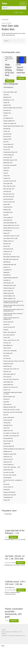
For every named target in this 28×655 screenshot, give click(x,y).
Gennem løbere (7, 147)
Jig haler (5, 167)
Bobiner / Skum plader (8, 332)
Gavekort (5, 324)
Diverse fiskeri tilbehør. (8, 92)
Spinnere (5, 204)
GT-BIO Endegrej (7, 154)
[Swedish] (15, 19)
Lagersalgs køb (7, 425)
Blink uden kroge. (7, 188)
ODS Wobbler (6, 230)
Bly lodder (5, 128)
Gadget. (5, 102)
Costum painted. (7, 217)
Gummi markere (7, 321)
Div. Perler (5, 358)
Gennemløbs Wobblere (8, 222)
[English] (11, 19)
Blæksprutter (6, 162)
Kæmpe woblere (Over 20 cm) (10, 225)
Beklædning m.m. (7, 100)
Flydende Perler (7, 363)
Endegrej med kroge (8, 492)
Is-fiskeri (5, 175)
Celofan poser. (6, 456)
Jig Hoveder (6, 134)
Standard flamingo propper (9, 277)
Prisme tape (6, 376)
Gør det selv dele (7, 327)
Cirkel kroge (6, 404)
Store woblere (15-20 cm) (9, 238)
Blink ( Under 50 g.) (7, 186)
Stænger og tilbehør (8, 120)
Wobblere (5, 209)
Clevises (5, 337)
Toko (4, 3)
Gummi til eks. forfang (8, 350)
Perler (4, 355)
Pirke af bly (6, 136)
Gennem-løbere (7, 144)
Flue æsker (6, 110)
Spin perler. (6, 371)
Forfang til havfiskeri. (8, 285)
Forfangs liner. (6, 251)
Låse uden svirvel (7, 472)
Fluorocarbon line (7, 248)
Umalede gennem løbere (9, 152)
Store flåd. (5, 280)
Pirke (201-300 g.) (7, 196)
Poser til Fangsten (7, 464)
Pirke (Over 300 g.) (7, 201)
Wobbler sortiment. (7, 241)
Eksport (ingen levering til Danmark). (12, 126)
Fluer (4, 414)
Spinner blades (6, 382)
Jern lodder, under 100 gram (10, 435)
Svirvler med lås (7, 487)
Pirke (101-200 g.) (7, 194)
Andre (4, 141)
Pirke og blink (6, 183)
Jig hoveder (6, 191)
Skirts (4, 173)
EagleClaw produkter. (8, 407)
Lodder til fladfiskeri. (8, 295)
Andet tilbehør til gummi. (9, 160)
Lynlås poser (6, 462)
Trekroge (5, 422)
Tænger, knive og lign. (8, 123)
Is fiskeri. (5, 131)
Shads (4, 170)
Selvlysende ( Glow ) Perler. (10, 368)
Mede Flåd (5, 275)
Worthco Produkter (7, 396)
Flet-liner (5, 246)
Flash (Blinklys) (7, 345)
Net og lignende (7, 118)
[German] (13, 19)
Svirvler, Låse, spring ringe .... (10, 467)
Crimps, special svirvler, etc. (10, 340)
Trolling (5, 489)
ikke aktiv (5, 399)
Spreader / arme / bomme (9, 387)
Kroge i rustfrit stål (7, 417)
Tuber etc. (5, 389)
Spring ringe (6, 477)
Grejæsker (5, 105)
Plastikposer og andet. (8, 454)
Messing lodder (7, 438)
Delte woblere (6, 220)
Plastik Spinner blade (8, 374)
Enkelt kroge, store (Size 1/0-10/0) (11, 412)
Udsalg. (5, 500)
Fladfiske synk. (7, 430)
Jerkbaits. (5, 178)
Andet (4, 214)
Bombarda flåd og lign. (8, 264)
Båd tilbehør (6, 97)
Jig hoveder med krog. (8, 181)
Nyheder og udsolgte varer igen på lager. (12, 448)
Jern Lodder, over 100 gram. (10, 433)
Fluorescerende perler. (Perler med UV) (12, 361)
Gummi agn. (6, 157)
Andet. (4, 94)
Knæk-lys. (5, 267)
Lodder (5, 428)
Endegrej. (5, 139)
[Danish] (10, 19)
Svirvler (5, 484)
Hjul (4, 115)
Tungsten (5, 443)
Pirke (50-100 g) (7, 199)
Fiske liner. (5, 243)
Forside (4, 23)
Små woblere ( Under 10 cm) (10, 235)
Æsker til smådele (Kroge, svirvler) (11, 107)
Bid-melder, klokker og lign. (9, 259)
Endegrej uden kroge (8, 494)
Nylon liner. (6, 254)
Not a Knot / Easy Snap (8, 475)
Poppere (5, 233)
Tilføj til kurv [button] (9, 81)
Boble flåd (5, 262)
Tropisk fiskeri (6, 207)
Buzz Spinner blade (8, 335)
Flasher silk (6, 348)
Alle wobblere (6, 212)
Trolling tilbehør (6, 497)
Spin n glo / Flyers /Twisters (9, 379)
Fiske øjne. (6, 342)
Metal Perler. (6, 366)
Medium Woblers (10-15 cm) (10, 228)
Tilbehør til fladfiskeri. (8, 298)
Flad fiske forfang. (7, 288)
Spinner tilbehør (7, 384)
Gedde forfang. (6, 469)
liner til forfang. (6, 353)
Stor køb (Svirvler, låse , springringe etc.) (13, 480)
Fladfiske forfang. (7, 293)
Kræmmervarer (7, 459)
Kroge (4, 401)
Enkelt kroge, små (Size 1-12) (10, 409)
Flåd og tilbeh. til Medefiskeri (10, 256)
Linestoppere (6, 269)
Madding (5, 272)
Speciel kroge (6, 420)
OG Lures (5, 149)
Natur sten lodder (7, 441)
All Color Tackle (7, 290)
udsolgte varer (6, 451)
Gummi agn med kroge (8, 165)
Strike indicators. (7, 282)
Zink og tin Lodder (7, 446)
